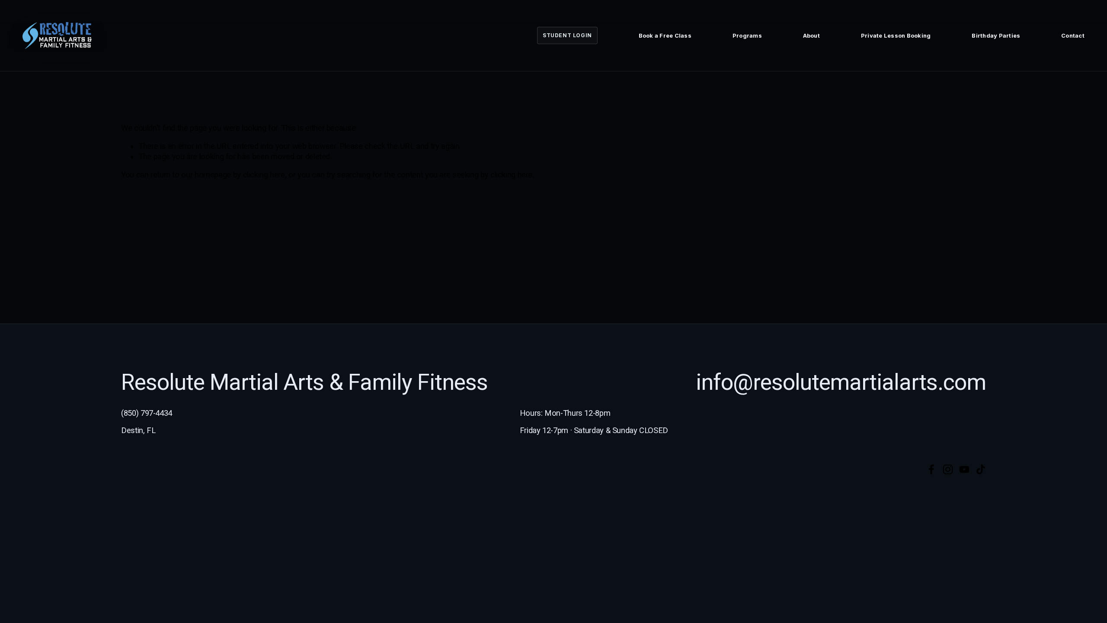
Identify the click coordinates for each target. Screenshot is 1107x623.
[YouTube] (964, 469)
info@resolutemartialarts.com (841, 382)
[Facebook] (931, 469)
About (811, 35)
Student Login (567, 35)
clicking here (264, 174)
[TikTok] (981, 469)
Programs (747, 35)
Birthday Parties (996, 35)
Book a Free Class (665, 35)
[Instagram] (948, 469)
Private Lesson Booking (896, 35)
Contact (1073, 35)
